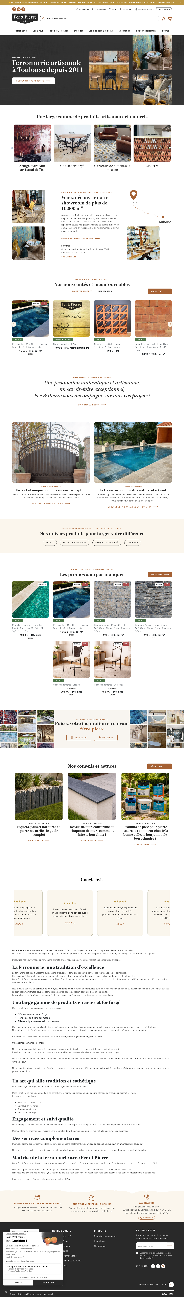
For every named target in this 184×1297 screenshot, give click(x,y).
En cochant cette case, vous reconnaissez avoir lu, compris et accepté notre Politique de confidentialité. (156, 1255)
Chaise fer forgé (72, 166)
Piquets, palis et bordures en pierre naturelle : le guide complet (39, 831)
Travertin (132, 542)
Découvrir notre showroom (77, 239)
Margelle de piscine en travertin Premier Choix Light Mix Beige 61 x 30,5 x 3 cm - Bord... (28, 628)
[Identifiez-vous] (163, 18)
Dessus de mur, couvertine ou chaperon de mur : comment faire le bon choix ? (92, 831)
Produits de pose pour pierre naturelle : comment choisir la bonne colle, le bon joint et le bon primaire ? (145, 833)
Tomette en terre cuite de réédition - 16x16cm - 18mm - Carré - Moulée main (152, 347)
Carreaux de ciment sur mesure (112, 168)
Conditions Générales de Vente (66, 1260)
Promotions (99, 1241)
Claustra (152, 166)
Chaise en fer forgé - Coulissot (108, 684)
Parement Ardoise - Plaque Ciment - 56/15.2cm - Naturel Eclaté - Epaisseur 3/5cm (153, 628)
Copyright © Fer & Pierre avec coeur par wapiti (31, 1294)
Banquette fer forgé (106, 542)
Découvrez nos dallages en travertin (130, 507)
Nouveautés (100, 1245)
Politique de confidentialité (64, 1255)
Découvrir (156, 291)
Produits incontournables (105, 1236)
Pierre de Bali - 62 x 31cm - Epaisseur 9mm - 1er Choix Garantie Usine (29, 346)
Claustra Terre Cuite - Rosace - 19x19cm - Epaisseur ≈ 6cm (108, 346)
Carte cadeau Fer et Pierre (65, 344)
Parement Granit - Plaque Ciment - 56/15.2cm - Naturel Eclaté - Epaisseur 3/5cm (112, 628)
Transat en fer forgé (74, 542)
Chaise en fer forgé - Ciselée (66, 684)
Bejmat (50, 542)
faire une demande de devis (48, 504)
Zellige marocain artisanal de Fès (32, 168)
